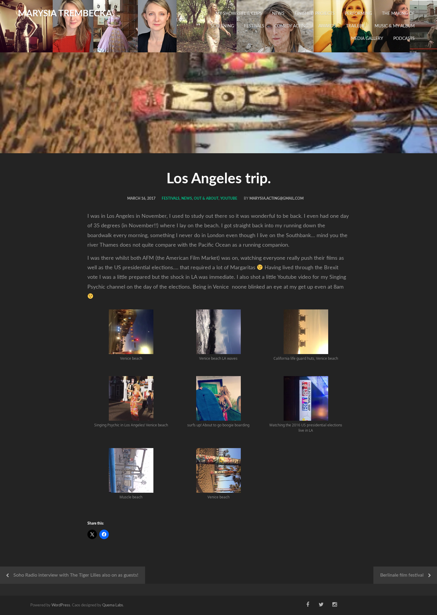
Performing (358, 14)
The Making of (398, 14)
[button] (131, 338)
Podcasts (404, 39)
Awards (327, 26)
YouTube (228, 198)
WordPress (60, 605)
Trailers (355, 26)
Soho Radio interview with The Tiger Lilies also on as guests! (75, 575)
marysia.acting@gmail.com (276, 198)
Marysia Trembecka (65, 13)
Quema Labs (112, 605)
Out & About (206, 198)
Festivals (254, 26)
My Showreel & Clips (239, 14)
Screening (222, 26)
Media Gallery (367, 39)
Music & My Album (395, 26)
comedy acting (291, 26)
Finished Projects (315, 14)
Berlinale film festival (402, 575)
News (278, 14)
